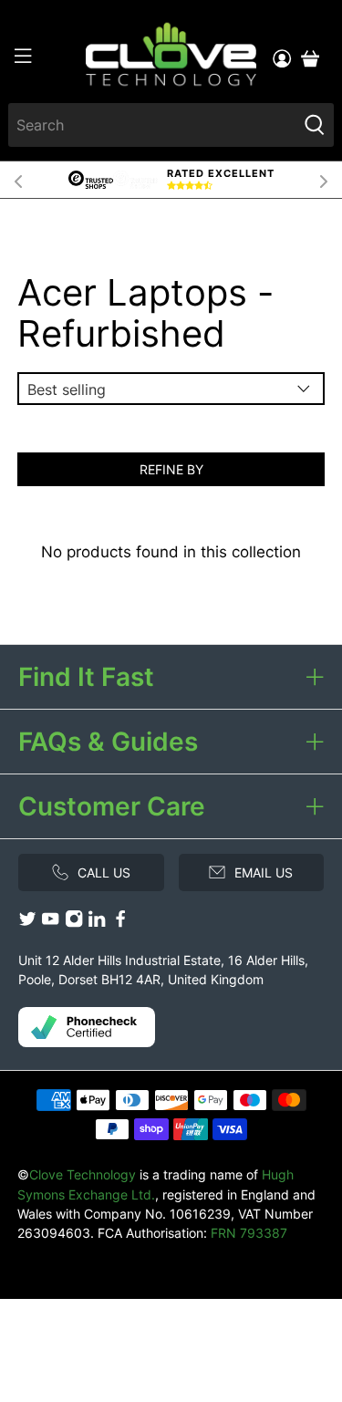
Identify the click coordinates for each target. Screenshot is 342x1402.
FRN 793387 (249, 1233)
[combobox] (151, 125)
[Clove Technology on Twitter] (27, 922)
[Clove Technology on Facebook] (120, 922)
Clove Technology (82, 1174)
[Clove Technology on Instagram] (74, 922)
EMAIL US (263, 872)
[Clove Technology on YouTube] (50, 922)
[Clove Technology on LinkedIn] (97, 922)
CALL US (104, 872)
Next (324, 180)
